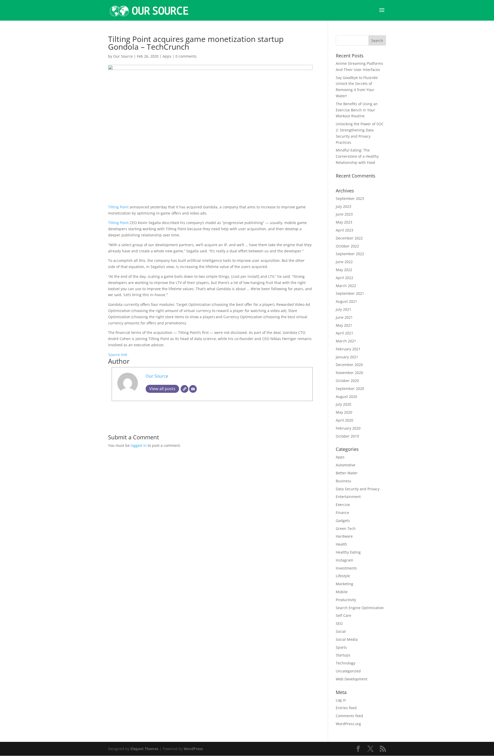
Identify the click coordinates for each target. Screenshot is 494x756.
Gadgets (343, 520)
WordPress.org (348, 723)
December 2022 (349, 238)
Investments (346, 568)
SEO (339, 623)
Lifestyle (343, 575)
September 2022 (350, 253)
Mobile (342, 591)
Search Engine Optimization (360, 607)
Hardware (344, 536)
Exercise (343, 504)
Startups (343, 655)
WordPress (193, 748)
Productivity (346, 599)
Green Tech (346, 528)
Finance (342, 512)
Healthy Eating (348, 552)
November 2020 (349, 372)
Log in (341, 700)
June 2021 (344, 317)
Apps (167, 56)
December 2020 (349, 364)
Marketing (344, 583)
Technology (345, 663)
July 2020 (343, 404)
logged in (139, 445)
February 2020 (348, 428)
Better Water (347, 472)
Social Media (347, 639)
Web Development (351, 679)
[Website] (184, 389)
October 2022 (347, 246)
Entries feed (346, 707)
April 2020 (344, 420)
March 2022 (346, 285)
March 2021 (346, 341)
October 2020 (347, 380)
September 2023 (350, 198)
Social (341, 631)
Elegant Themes (144, 748)
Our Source (123, 56)
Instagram (344, 560)
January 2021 (347, 356)
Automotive (345, 465)
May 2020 (344, 412)
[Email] (193, 389)
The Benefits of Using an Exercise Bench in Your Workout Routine (357, 110)
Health (341, 544)
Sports (341, 647)
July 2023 (343, 206)
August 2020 (346, 396)
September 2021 (350, 293)
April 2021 (344, 333)
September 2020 (350, 388)
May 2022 (344, 269)
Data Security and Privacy (358, 488)
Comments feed (349, 715)
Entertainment (348, 496)
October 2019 (347, 436)
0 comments (186, 56)
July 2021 (343, 309)
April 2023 (344, 230)
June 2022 (344, 261)
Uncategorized (348, 671)
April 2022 (344, 277)
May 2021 (344, 325)
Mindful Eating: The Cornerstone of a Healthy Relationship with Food (357, 156)
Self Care (343, 615)
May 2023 (344, 222)
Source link (117, 354)
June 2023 (344, 214)
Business (343, 480)
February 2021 (348, 348)
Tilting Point (118, 206)
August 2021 (346, 301)
